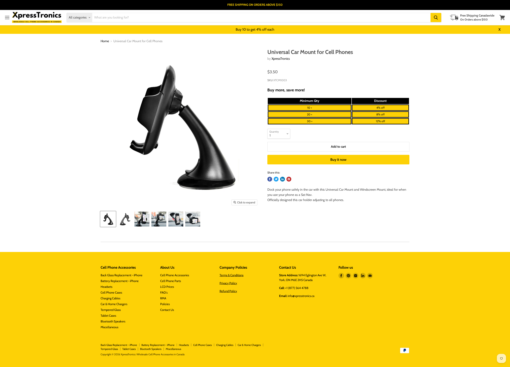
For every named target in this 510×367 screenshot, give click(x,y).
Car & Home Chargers (114, 304)
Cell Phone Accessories (174, 275)
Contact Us (167, 310)
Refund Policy (228, 291)
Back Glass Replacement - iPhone (121, 275)
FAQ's (164, 292)
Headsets (106, 287)
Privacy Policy (228, 283)
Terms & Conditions (231, 275)
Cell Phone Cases (111, 292)
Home (105, 41)
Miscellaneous (109, 327)
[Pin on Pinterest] (288, 179)
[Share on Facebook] (269, 179)
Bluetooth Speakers (113, 321)
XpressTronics (281, 59)
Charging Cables (110, 298)
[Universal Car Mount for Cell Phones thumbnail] (108, 219)
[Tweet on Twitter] (276, 179)
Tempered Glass (111, 310)
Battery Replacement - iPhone (120, 281)
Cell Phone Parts (170, 281)
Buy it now (338, 159)
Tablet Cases (108, 315)
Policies (165, 304)
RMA (163, 298)
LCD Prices (167, 287)
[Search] (436, 17)
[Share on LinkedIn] (282, 179)
